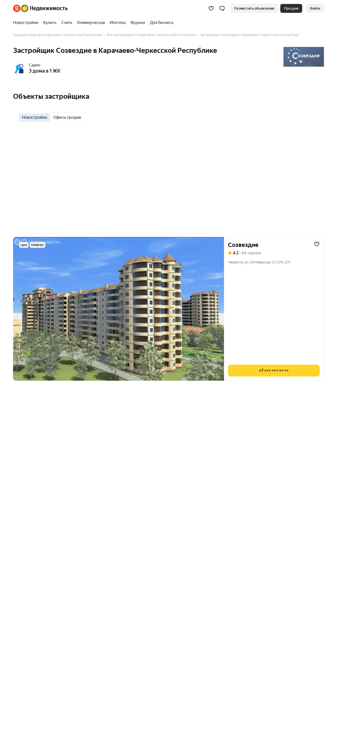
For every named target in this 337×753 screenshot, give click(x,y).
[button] (222, 8)
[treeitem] (27, 23)
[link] (315, 8)
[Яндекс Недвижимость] (40, 8)
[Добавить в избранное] (316, 244)
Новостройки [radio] (34, 117)
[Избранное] (211, 8)
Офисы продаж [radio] (67, 117)
